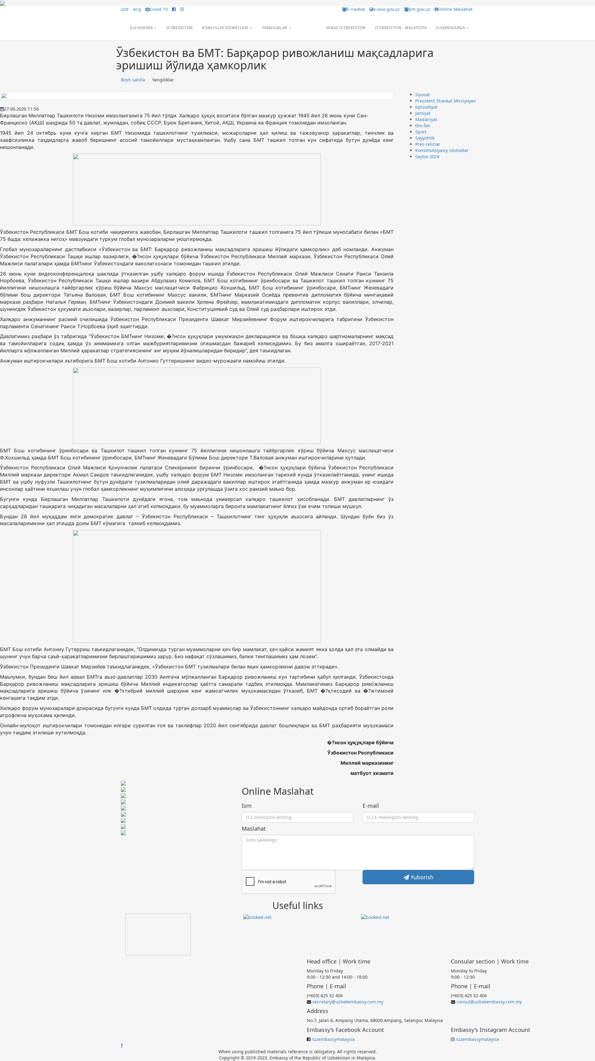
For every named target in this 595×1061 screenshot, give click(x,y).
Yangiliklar (274, 27)
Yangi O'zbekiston (346, 27)
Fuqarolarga (450, 27)
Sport (420, 132)
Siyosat (422, 95)
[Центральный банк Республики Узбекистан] (158, 934)
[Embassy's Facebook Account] (174, 9)
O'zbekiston (179, 27)
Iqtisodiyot (426, 107)
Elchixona (141, 27)
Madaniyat (426, 119)
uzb (125, 9)
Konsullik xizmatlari (225, 27)
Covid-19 (159, 9)
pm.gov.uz (419, 9)
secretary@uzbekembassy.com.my (347, 1002)
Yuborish (421, 877)
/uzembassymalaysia (333, 1039)
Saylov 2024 (427, 156)
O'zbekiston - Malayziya (401, 27)
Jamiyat (422, 113)
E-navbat (356, 9)
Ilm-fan (422, 125)
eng (137, 9)
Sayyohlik (424, 138)
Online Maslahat (455, 9)
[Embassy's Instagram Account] (182, 9)
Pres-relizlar (427, 144)
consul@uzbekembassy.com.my (489, 1002)
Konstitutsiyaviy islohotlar (442, 150)
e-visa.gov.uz (386, 9)
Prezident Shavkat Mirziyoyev (445, 101)
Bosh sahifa (133, 80)
